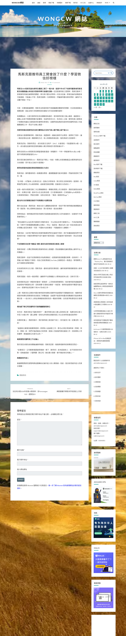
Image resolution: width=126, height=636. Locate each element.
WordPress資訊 (98, 193)
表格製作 (99, 3)
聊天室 (75, 3)
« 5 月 (95, 107)
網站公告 (97, 124)
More (106, 3)
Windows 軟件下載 (99, 136)
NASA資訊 (97, 189)
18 (109, 98)
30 (103, 104)
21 (98, 101)
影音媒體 (97, 152)
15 (100, 98)
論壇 (38, 3)
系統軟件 (97, 140)
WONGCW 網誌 (18, 2)
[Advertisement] (63, 55)
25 (109, 101)
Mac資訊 (96, 177)
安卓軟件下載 (98, 168)
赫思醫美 (97, 128)
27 (95, 104)
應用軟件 (97, 160)
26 (112, 101)
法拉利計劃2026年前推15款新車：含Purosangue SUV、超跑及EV (30, 391)
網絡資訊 (22, 375)
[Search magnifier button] (111, 73)
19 (112, 98)
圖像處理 (97, 148)
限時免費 (97, 132)
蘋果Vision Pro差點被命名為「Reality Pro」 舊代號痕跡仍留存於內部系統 (103, 261)
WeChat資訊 (98, 197)
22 (100, 101)
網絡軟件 (97, 156)
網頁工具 (97, 213)
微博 (44, 3)
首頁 (33, 3)
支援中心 (91, 3)
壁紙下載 (51, 3)
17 (106, 98)
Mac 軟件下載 (98, 164)
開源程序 (97, 209)
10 (106, 94)
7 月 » (99, 107)
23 (103, 101)
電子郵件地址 (22, 460)
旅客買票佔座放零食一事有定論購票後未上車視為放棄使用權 (103, 286)
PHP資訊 (96, 201)
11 (109, 94)
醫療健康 (97, 221)
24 (106, 101)
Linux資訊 (97, 181)
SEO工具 (83, 3)
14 (98, 98)
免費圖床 (59, 3)
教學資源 (97, 205)
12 (112, 94)
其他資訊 (97, 226)
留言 (19, 420)
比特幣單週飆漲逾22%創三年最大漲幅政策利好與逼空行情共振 (103, 313)
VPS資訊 (96, 185)
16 (103, 98)
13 (95, 98)
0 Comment (56, 82)
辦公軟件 (97, 144)
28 (98, 104)
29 (100, 104)
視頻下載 (68, 3)
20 (95, 101)
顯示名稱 (21, 450)
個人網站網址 (22, 469)
